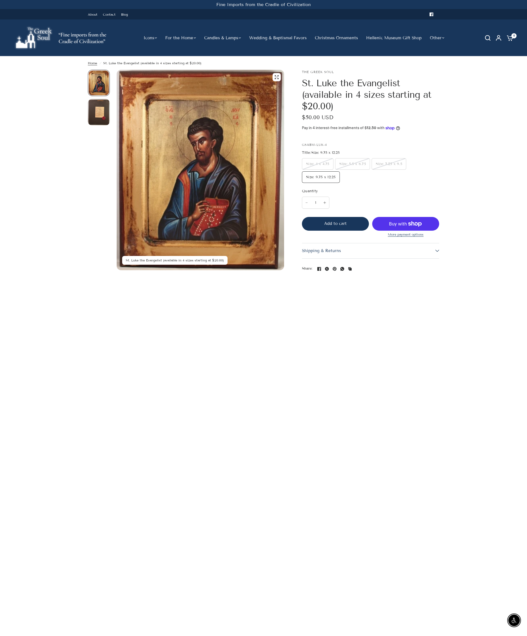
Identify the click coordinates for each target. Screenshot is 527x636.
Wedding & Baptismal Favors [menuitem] (278, 37)
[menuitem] (94, 14)
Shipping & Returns (321, 250)
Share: (307, 268)
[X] (327, 269)
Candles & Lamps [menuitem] (221, 37)
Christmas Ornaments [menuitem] (336, 37)
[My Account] (498, 37)
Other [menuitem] (436, 37)
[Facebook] (431, 14)
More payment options (406, 234)
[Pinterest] (334, 269)
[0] (508, 37)
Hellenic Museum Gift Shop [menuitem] (394, 37)
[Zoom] (277, 77)
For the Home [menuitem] (179, 37)
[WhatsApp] (342, 269)
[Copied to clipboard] (350, 269)
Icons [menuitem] (149, 37)
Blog (124, 14)
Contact (109, 14)
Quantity (310, 191)
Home (92, 63)
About (92, 14)
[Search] (487, 37)
